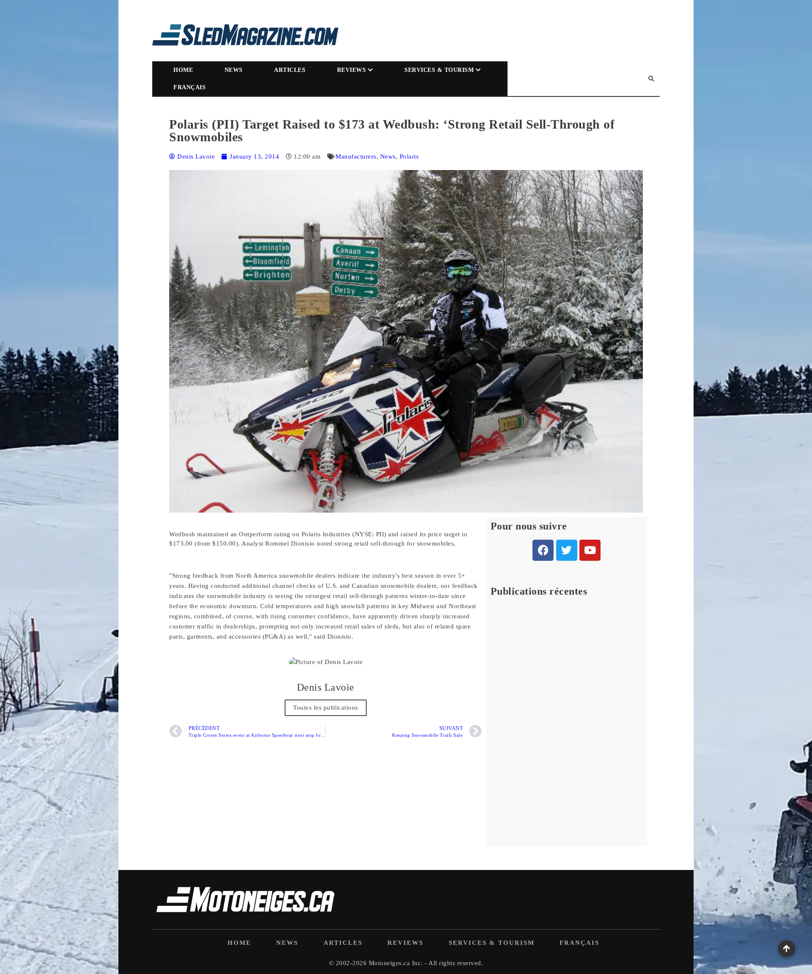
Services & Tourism (439, 70)
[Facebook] (543, 550)
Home (183, 70)
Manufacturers (355, 156)
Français (189, 87)
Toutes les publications (325, 707)
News (234, 70)
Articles (289, 70)
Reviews (351, 70)
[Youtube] (590, 550)
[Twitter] (566, 550)
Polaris (409, 156)
